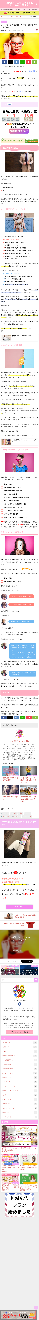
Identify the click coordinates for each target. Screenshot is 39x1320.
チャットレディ (19, 1077)
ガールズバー (6, 816)
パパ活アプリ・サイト (19, 1108)
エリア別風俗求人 (19, 1060)
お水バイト (19, 1051)
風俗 (21, 813)
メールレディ (19, 1082)
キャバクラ (6, 813)
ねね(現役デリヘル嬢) (19, 741)
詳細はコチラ (19, 906)
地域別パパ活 (19, 1104)
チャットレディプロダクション (19, 1090)
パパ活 (19, 1095)
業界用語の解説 (19, 1068)
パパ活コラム (19, 1099)
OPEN (9, 104)
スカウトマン (17, 816)
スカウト (28, 813)
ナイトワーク (27, 816)
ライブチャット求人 (19, 1086)
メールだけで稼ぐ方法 (32, 9)
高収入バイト (19, 1042)
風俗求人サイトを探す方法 (7, 9)
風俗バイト (4, 21)
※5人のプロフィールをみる (19, 1032)
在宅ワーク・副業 (19, 1073)
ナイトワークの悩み (19, 1055)
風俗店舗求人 (19, 1064)
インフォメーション (19, 1117)
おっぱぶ (14, 813)
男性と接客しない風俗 (20, 9)
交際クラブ (19, 1112)
